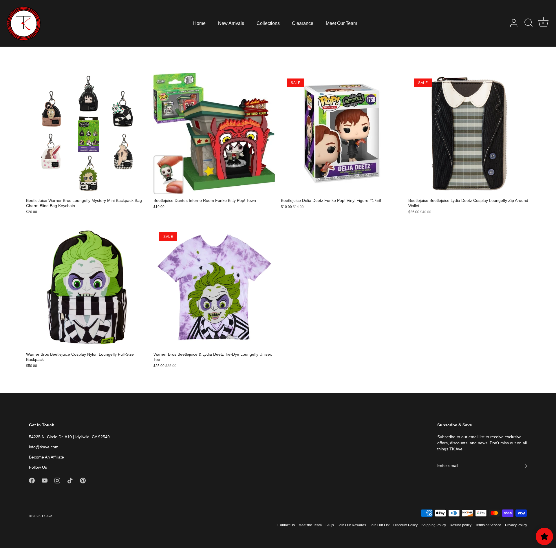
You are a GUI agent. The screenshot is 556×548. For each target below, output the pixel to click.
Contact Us (286, 525)
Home (199, 23)
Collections (268, 23)
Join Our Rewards (352, 525)
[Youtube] (44, 480)
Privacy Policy (516, 525)
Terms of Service (488, 525)
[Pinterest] (83, 480)
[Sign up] (524, 466)
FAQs (329, 525)
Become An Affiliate (46, 457)
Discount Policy (405, 525)
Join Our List (379, 525)
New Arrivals (231, 23)
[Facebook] (32, 480)
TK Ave (46, 516)
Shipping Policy (433, 525)
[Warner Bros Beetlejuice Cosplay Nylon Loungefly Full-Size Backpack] (87, 287)
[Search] (528, 23)
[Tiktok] (70, 480)
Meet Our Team (341, 23)
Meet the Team (310, 525)
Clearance (302, 23)
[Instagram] (57, 480)
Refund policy (460, 525)
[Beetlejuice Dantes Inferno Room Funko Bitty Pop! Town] (214, 133)
